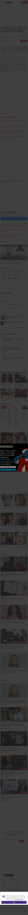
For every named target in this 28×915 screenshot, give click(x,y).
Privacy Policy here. (19, 899)
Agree (14, 902)
